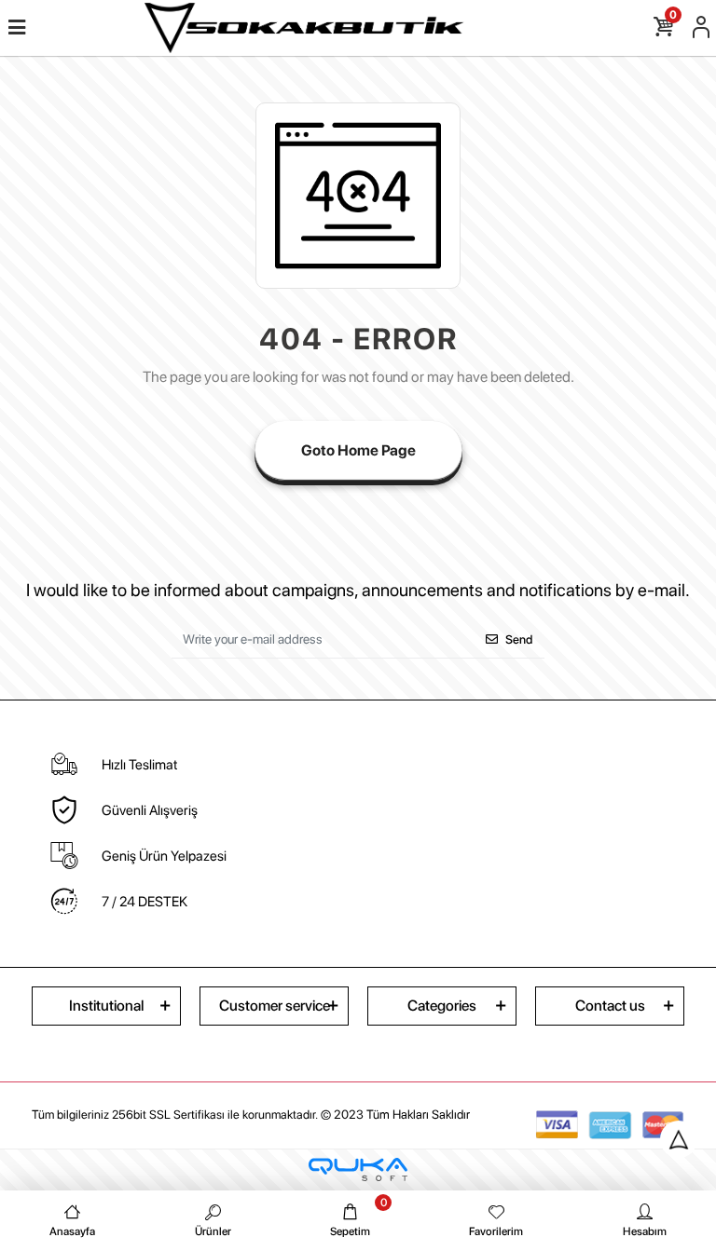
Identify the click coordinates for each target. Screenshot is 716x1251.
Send (518, 639)
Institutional (106, 1005)
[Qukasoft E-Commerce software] (358, 1169)
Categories (441, 1005)
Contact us (610, 1005)
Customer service (274, 1005)
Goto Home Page (358, 450)
